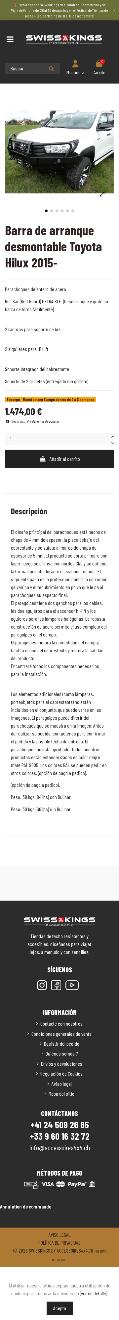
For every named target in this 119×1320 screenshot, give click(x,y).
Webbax (100, 1251)
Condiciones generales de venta (61, 1034)
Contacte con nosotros (61, 1023)
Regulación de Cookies (61, 1073)
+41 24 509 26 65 (59, 1124)
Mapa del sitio (61, 1093)
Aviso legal (62, 1084)
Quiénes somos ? (62, 1053)
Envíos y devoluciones (61, 1063)
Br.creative (59, 1260)
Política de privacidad (59, 1242)
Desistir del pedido (61, 1043)
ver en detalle (93, 1293)
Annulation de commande (25, 1206)
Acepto (59, 1308)
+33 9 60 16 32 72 (60, 1136)
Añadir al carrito (65, 459)
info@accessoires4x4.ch (59, 1147)
